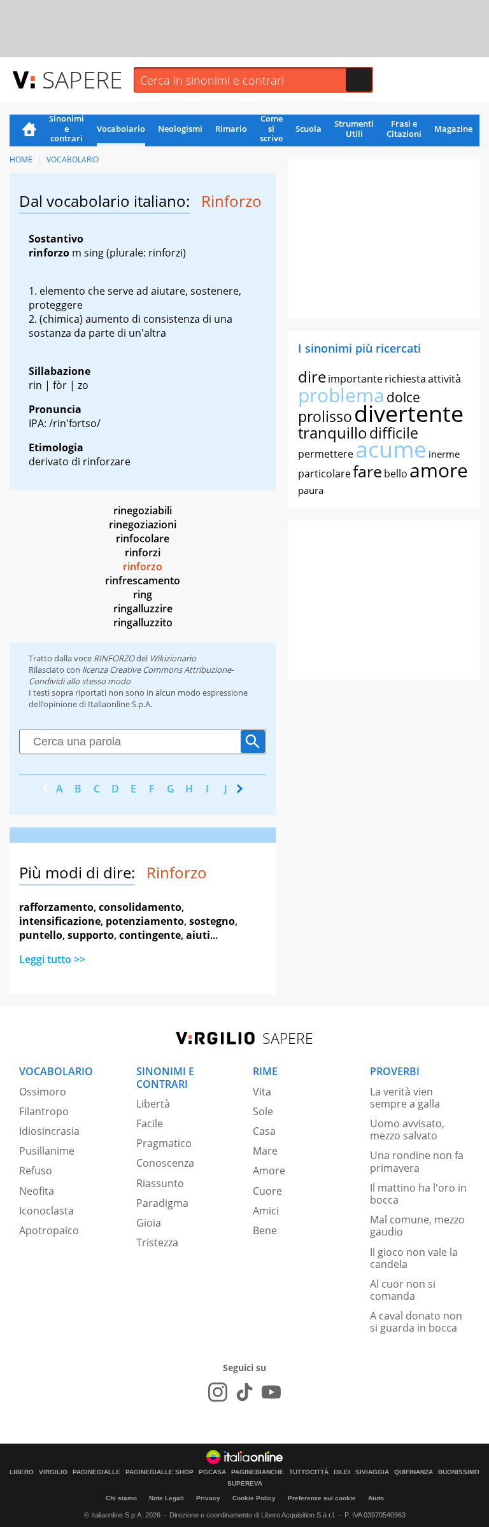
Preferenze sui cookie (322, 1498)
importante (355, 379)
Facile (149, 1123)
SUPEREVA (244, 1484)
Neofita (36, 1191)
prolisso (325, 416)
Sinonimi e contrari (66, 129)
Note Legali (166, 1498)
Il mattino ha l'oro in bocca (418, 1194)
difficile (393, 433)
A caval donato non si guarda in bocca (416, 1322)
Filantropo (44, 1111)
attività (444, 379)
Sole (263, 1111)
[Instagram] (217, 1392)
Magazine (453, 128)
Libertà (153, 1104)
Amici (266, 1211)
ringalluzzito (143, 623)
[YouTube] (271, 1392)
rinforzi (142, 552)
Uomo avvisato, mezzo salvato (407, 1129)
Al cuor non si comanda (403, 1290)
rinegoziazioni (142, 524)
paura (310, 490)
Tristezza (157, 1242)
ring (142, 595)
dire (312, 376)
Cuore (267, 1191)
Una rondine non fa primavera (417, 1161)
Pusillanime (46, 1151)
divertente (409, 413)
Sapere (82, 79)
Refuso (35, 1171)
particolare (324, 474)
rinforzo (142, 566)
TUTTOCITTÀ (309, 1472)
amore (438, 470)
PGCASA (212, 1472)
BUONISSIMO (458, 1472)
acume (391, 449)
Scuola (308, 128)
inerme (444, 453)
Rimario (231, 128)
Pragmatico (164, 1143)
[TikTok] (244, 1392)
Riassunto (160, 1183)
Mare (265, 1151)
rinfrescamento (142, 581)
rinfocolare (142, 538)
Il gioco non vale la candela (414, 1258)
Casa (264, 1131)
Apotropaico (49, 1230)
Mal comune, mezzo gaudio (417, 1226)
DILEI (342, 1472)
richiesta (405, 379)
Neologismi (180, 128)
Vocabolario (121, 128)
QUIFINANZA (413, 1472)
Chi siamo (121, 1498)
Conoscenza (165, 1163)
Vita (262, 1092)
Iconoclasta (46, 1211)
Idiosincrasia (49, 1131)
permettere (325, 454)
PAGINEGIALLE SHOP (159, 1472)
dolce (403, 397)
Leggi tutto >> (52, 959)
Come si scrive (271, 129)
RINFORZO (114, 658)
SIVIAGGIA (372, 1472)
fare (367, 471)
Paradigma (162, 1203)
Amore (269, 1171)
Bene (265, 1230)
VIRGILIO (53, 1472)
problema (341, 395)
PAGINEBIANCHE (257, 1472)
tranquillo (332, 432)
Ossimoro (42, 1092)
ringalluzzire (143, 609)
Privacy (208, 1498)
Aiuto (376, 1498)
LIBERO (22, 1472)
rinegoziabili (142, 510)
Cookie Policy (254, 1498)
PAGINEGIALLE (96, 1472)
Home (29, 130)
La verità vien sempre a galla (405, 1098)
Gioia (148, 1223)
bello (396, 474)
